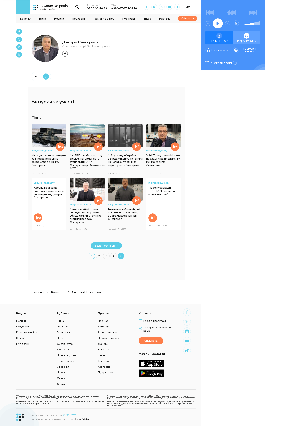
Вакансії (103, 355)
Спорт (61, 384)
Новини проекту (108, 338)
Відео (147, 18)
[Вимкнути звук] (236, 23)
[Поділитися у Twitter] (19, 39)
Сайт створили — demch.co (47, 414)
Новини (59, 18)
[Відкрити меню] (23, 7)
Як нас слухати (107, 332)
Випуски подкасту (42, 150)
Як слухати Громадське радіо (158, 328)
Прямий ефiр (219, 41)
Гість (37, 76)
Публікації (128, 18)
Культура (63, 349)
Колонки (25, 18)
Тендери (103, 361)
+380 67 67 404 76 (124, 8)
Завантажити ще (105, 245)
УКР (188, 7)
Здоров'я (63, 366)
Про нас (103, 321)
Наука (61, 372)
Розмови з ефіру (103, 18)
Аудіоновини (246, 41)
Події (60, 338)
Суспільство (65, 343)
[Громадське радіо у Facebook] (146, 7)
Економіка (63, 332)
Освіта (61, 378)
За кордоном (65, 361)
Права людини (66, 355)
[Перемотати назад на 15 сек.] (207, 23)
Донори (103, 343)
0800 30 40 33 (97, 8)
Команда (103, 326)
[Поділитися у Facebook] (19, 32)
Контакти (104, 366)
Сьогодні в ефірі (221, 63)
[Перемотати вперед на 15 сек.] (227, 23)
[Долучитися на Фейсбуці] (65, 54)
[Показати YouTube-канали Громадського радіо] (169, 7)
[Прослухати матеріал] (60, 146)
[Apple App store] (151, 363)
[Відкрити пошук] (77, 7)
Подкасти (78, 18)
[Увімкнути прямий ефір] (218, 23)
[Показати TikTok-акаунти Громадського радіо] (177, 7)
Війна (42, 18)
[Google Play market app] (151, 373)
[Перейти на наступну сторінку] (121, 256)
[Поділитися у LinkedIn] (19, 47)
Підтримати (105, 372)
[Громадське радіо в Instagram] (154, 7)
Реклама (164, 18)
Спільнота (187, 18)
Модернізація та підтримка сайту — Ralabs (55, 419)
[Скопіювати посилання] (19, 55)
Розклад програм (154, 321)
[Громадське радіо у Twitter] (162, 7)
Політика (62, 326)
